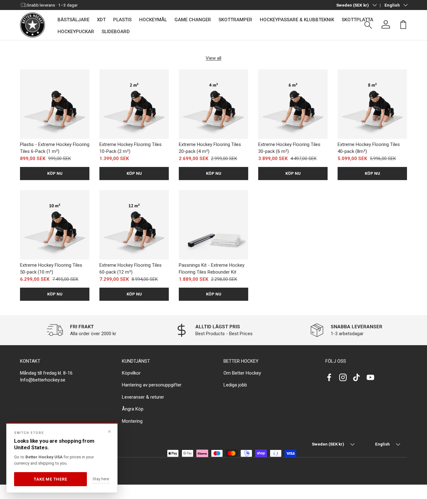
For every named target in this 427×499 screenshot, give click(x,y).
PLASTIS (122, 20)
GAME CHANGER (192, 20)
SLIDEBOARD (116, 31)
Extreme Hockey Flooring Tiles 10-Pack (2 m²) (130, 148)
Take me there (50, 479)
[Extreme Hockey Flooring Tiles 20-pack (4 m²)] (213, 104)
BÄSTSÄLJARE (73, 20)
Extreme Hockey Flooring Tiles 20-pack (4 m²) (210, 148)
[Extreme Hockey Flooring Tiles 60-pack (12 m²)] (134, 225)
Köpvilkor (131, 373)
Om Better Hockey (242, 373)
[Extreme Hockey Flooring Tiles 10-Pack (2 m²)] (134, 104)
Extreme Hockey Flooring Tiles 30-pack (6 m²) (289, 148)
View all (213, 58)
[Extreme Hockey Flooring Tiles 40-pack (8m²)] (372, 104)
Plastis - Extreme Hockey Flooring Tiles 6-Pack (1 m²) (54, 148)
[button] (403, 24)
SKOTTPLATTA (357, 20)
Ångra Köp (132, 409)
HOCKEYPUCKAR (76, 31)
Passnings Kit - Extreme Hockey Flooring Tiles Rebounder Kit (211, 268)
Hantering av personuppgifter (152, 385)
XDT (101, 20)
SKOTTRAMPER (235, 20)
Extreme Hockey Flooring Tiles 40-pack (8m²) (369, 148)
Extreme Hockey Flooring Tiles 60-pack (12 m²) (130, 268)
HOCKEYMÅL (153, 20)
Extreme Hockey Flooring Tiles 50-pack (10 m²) (51, 268)
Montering (132, 421)
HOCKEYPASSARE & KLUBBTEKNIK (297, 20)
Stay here (101, 478)
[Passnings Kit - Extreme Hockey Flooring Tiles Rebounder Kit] (213, 225)
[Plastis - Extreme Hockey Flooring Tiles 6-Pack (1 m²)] (54, 104)
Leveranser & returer (143, 397)
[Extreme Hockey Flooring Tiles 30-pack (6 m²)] (293, 104)
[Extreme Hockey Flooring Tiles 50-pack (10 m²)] (54, 225)
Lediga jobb (235, 385)
